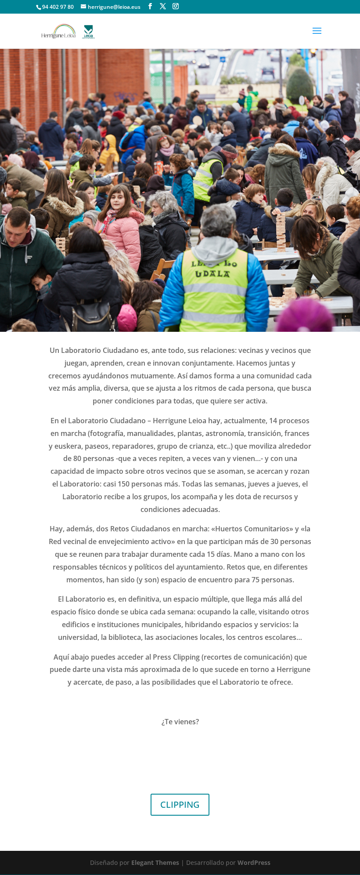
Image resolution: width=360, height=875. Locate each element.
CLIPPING (180, 804)
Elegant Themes (155, 862)
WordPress (254, 862)
